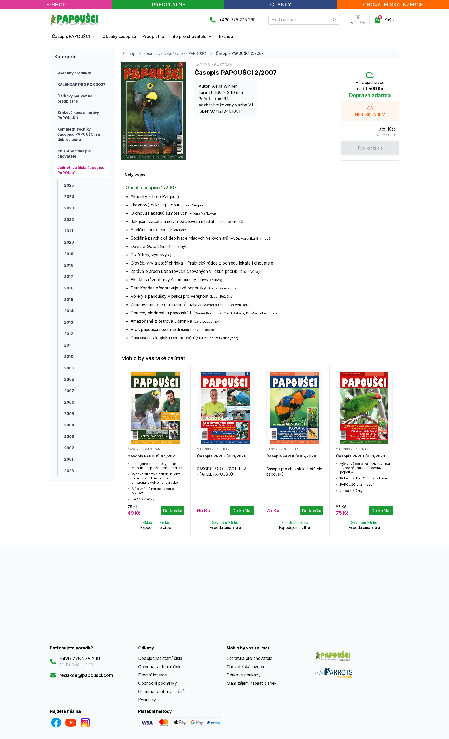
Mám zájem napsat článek (252, 683)
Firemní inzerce (152, 674)
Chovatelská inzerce (246, 666)
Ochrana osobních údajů (161, 691)
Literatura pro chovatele (249, 658)
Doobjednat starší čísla (160, 658)
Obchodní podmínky (157, 683)
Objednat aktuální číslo (160, 666)
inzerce (393, 5)
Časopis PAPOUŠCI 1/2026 (221, 456)
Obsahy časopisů (119, 36)
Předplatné (168, 5)
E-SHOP (56, 5)
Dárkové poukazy (244, 674)
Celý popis (135, 174)
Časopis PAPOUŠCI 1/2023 (360, 456)
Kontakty (147, 699)
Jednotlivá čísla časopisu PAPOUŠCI (176, 53)
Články (280, 5)
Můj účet (358, 23)
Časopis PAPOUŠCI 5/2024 (291, 456)
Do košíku (370, 148)
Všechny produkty (74, 73)
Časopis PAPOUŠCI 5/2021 (152, 456)
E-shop (226, 36)
